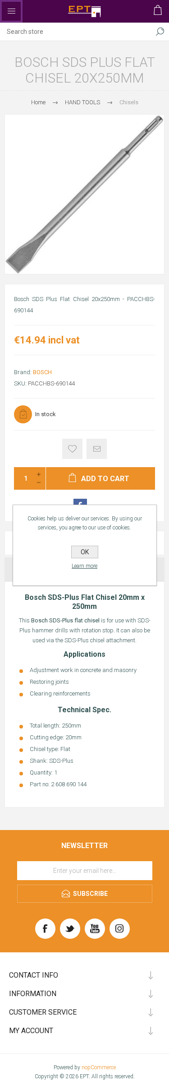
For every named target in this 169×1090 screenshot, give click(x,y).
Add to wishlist (72, 449)
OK (85, 552)
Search (160, 32)
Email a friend (97, 449)
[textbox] (75, 32)
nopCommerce (99, 1067)
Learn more (84, 566)
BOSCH (42, 372)
